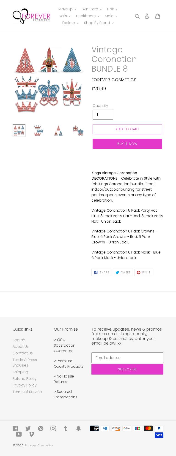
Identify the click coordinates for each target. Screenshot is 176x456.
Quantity (100, 105)
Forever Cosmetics (39, 445)
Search (19, 340)
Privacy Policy (25, 385)
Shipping (20, 372)
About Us (21, 346)
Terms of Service (27, 391)
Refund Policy (25, 378)
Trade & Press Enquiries (25, 362)
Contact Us (23, 353)
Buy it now (127, 143)
